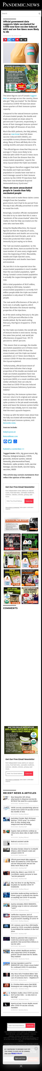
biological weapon (18, 456)
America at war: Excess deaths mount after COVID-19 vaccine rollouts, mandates (24, 1006)
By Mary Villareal (23, 814)
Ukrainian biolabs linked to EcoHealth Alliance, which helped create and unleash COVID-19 (24, 851)
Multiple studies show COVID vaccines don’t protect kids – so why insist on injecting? (24, 995)
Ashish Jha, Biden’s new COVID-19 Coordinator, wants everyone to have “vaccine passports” (24, 874)
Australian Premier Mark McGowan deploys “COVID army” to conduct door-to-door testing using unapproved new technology (23, 821)
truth (27, 464)
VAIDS (13, 469)
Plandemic (7, 464)
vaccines (6, 469)
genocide (7, 459)
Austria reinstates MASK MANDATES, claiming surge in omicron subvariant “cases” (24, 906)
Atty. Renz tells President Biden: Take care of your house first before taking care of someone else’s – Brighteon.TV (25, 976)
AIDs (18, 453)
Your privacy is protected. (12, 507)
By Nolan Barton (23, 1010)
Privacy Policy (16, 1053)
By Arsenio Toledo (24, 900)
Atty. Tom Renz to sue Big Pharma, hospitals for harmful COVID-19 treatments (23, 885)
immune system (18, 459)
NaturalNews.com (10, 436)
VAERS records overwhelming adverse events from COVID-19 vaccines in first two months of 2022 (24, 810)
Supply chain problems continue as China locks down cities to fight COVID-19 (25, 833)
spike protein (18, 464)
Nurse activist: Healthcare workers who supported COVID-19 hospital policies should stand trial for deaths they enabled (24, 954)
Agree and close (20, 1058)
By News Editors (23, 844)
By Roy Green (23, 980)
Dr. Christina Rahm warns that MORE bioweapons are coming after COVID (24, 985)
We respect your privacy (29, 1037)
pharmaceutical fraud (21, 461)
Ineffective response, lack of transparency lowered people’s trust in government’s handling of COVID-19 (24, 917)
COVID (28, 456)
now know (15, 134)
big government (27, 453)
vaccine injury (29, 467)
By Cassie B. (22, 946)
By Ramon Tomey (24, 803)
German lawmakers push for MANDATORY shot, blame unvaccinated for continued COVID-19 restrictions (24, 965)
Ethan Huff (17, 36)
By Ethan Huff (22, 827)
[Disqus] (21, 639)
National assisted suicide (20, 842)
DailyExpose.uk (9, 432)
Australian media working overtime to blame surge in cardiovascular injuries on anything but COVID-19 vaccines (24, 895)
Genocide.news (9, 423)
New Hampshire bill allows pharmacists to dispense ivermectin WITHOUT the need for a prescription (24, 799)
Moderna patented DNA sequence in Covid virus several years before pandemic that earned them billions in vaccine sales (24, 941)
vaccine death (16, 467)
